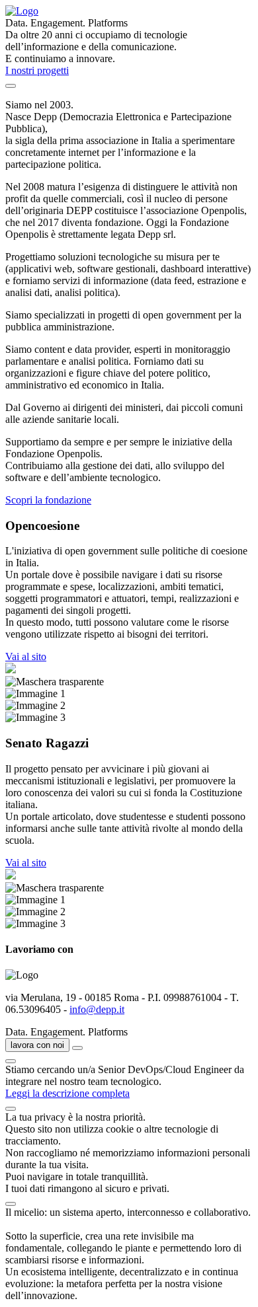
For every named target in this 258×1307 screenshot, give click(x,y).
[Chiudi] (10, 1061)
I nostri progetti (37, 70)
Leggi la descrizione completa (67, 1093)
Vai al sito (25, 656)
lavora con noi (37, 1045)
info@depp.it (96, 1009)
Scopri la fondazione (48, 499)
